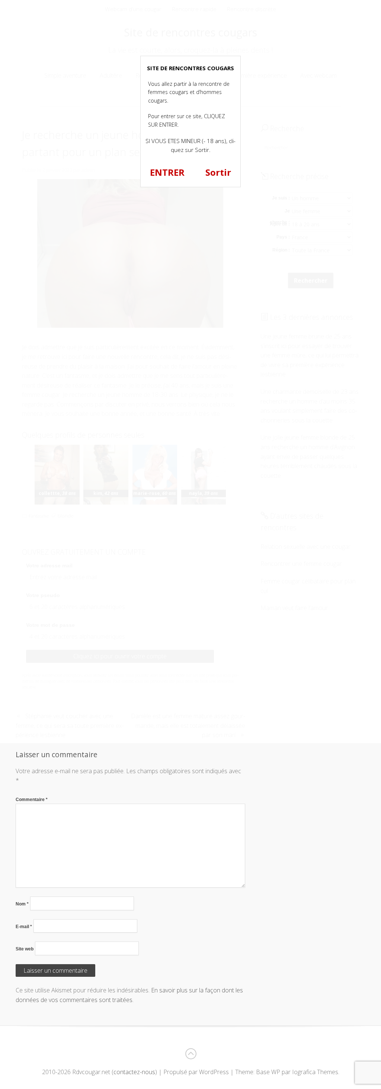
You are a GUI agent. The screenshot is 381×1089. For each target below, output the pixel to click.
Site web (24, 949)
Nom (22, 904)
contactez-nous (134, 1072)
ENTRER (167, 172)
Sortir (218, 172)
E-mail (24, 926)
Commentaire (32, 799)
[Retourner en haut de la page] (190, 1054)
